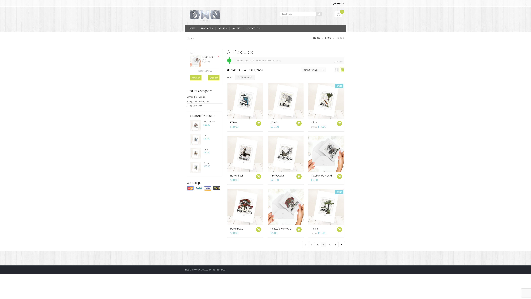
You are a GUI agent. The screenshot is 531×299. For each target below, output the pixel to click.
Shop (328, 37)
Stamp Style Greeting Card (198, 101)
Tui (204, 135)
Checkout (214, 77)
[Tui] (195, 139)
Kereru (206, 163)
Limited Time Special (196, 97)
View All (260, 70)
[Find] (319, 14)
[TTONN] (205, 16)
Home (316, 37)
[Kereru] (195, 167)
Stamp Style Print (194, 105)
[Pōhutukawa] (195, 125)
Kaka (205, 149)
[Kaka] (195, 153)
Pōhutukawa (209, 121)
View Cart (338, 61)
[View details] (245, 100)
